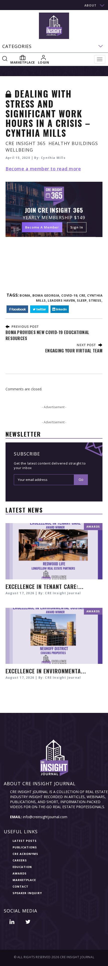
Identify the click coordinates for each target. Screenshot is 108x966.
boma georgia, (46, 295)
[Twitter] (39, 309)
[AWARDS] (54, 550)
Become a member (42, 227)
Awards (20, 873)
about (90, 5)
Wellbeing (19, 150)
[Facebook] (17, 309)
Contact (20, 886)
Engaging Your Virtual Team (73, 350)
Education (22, 867)
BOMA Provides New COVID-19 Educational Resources (47, 335)
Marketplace (24, 880)
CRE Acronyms (25, 854)
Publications (25, 847)
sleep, (82, 300)
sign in (76, 227)
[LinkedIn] (59, 309)
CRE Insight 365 (25, 143)
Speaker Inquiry (27, 893)
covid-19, (69, 295)
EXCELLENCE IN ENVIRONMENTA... (46, 671)
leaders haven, (62, 300)
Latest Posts (25, 841)
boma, (25, 295)
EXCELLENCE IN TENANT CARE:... (45, 586)
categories (17, 46)
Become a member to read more (43, 169)
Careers (20, 860)
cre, (82, 295)
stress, (95, 300)
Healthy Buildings (73, 143)
